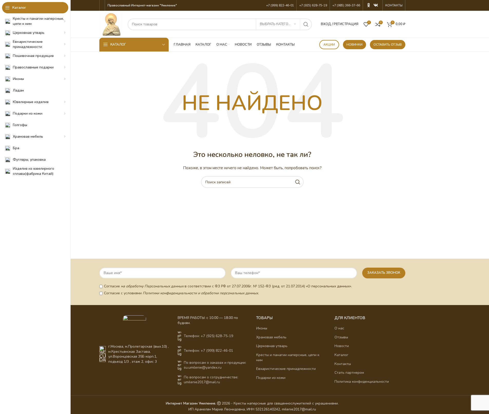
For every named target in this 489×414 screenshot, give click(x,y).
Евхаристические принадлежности (286, 368)
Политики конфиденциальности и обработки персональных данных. (201, 293)
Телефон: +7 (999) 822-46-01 (208, 350)
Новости (341, 346)
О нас (339, 328)
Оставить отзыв (387, 45)
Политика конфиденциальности (361, 381)
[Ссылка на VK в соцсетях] (376, 5)
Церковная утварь (271, 346)
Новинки (354, 45)
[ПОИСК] (306, 24)
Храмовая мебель (271, 337)
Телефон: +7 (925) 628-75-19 (208, 336)
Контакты (342, 363)
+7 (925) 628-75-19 (313, 5)
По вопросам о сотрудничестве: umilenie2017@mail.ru (211, 380)
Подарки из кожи (270, 377)
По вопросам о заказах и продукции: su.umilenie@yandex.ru (215, 365)
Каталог (341, 354)
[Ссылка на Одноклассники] (369, 5)
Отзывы (341, 337)
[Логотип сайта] (110, 24)
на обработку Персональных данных (152, 286)
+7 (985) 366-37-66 (346, 5)
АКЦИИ (329, 45)
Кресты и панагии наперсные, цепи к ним (287, 357)
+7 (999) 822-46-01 (280, 5)
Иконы (261, 328)
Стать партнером (349, 372)
